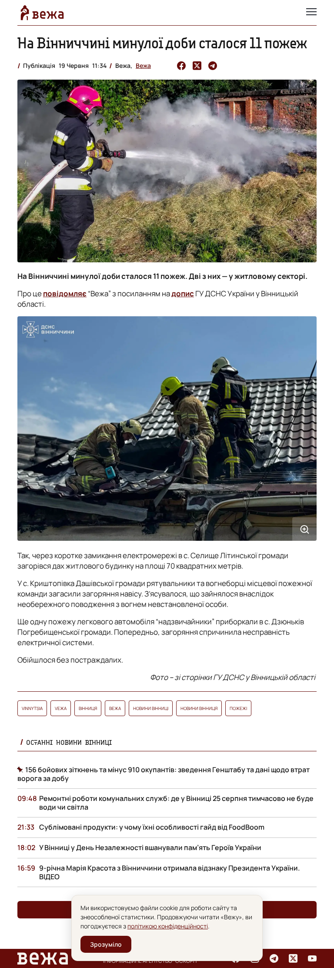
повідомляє (65, 293)
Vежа (61, 708)
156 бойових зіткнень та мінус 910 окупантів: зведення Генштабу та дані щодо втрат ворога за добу (163, 774)
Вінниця (88, 708)
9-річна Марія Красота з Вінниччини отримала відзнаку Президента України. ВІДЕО (169, 872)
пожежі (238, 708)
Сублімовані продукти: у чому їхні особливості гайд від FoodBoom (151, 827)
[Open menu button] (311, 13)
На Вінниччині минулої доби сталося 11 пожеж (162, 43)
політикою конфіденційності (167, 926)
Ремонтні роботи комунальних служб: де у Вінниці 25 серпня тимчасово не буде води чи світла (176, 803)
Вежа (143, 65)
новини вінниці (150, 708)
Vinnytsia (32, 708)
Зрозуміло (106, 944)
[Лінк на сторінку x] (293, 958)
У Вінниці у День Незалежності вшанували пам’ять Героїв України (150, 847)
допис (182, 293)
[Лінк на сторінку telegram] (274, 958)
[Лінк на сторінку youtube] (312, 958)
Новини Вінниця (198, 708)
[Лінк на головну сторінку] (42, 12)
